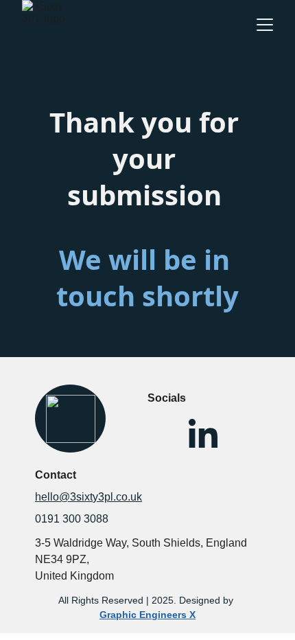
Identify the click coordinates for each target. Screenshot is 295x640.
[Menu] (265, 25)
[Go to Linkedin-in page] (203, 435)
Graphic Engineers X (147, 614)
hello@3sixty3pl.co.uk (88, 497)
